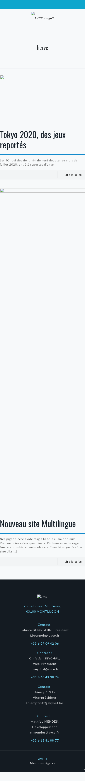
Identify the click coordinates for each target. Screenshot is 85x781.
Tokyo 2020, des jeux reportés (33, 139)
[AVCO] (42, 17)
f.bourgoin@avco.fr (45, 635)
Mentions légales (42, 763)
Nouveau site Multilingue (38, 523)
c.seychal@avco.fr (45, 669)
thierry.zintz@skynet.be (44, 703)
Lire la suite (73, 174)
